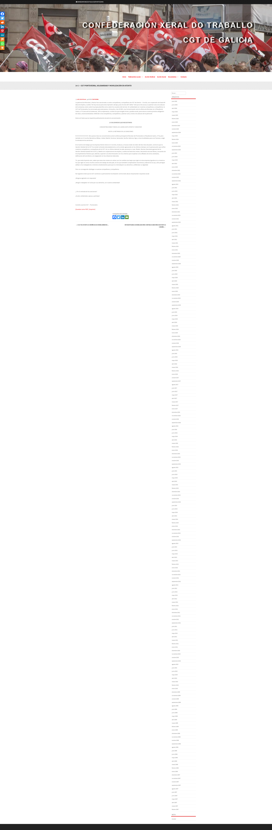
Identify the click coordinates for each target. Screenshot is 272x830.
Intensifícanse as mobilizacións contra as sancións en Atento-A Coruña (145, 226)
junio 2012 (174, 592)
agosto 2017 (175, 384)
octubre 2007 (175, 782)
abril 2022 (174, 198)
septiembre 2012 (176, 581)
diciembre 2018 (176, 336)
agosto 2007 (175, 789)
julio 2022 (174, 188)
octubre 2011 (175, 619)
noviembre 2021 (176, 215)
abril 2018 (174, 364)
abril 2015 (174, 481)
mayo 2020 (175, 277)
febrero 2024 (175, 139)
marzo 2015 (175, 485)
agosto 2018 (175, 350)
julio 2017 (174, 388)
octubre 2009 (175, 699)
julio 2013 (174, 547)
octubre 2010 (175, 657)
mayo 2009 (175, 716)
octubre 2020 (175, 260)
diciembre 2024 (176, 125)
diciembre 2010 (176, 650)
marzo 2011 (175, 640)
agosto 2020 (175, 267)
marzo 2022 (175, 201)
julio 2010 (174, 668)
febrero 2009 (175, 726)
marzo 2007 (175, 806)
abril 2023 (174, 163)
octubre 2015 (175, 460)
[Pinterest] (2, 31)
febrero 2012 (175, 605)
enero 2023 (175, 167)
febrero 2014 (175, 523)
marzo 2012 (175, 602)
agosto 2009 (175, 706)
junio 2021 (174, 232)
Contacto (184, 77)
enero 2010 (175, 688)
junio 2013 (174, 550)
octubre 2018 (175, 343)
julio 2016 (174, 429)
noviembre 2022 (176, 174)
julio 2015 (174, 471)
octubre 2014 (175, 498)
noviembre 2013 (176, 533)
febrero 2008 (175, 768)
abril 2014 (174, 516)
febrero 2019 (175, 329)
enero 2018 (175, 374)
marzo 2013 (175, 561)
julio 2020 (174, 270)
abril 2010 (174, 678)
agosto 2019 (175, 308)
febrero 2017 (175, 405)
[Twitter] (118, 217)
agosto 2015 (175, 467)
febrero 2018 (175, 371)
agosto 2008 (175, 747)
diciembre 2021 (176, 212)
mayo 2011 (175, 633)
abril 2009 (174, 720)
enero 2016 (175, 450)
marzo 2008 (175, 764)
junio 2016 (174, 433)
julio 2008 (174, 751)
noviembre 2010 (176, 654)
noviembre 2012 (176, 574)
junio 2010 (174, 671)
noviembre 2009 (176, 695)
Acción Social (161, 77)
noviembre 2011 (176, 616)
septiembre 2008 (176, 744)
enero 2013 (175, 568)
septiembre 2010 (176, 661)
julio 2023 (174, 153)
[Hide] (1, 52)
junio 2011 (174, 630)
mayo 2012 (175, 595)
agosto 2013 (175, 543)
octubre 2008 (175, 740)
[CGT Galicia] (136, 70)
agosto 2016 (175, 426)
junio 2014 (174, 509)
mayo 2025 (175, 112)
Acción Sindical (150, 77)
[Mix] (2, 39)
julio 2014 (174, 505)
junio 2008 (174, 754)
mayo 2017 (175, 395)
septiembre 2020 (176, 264)
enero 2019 (175, 333)
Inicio (124, 77)
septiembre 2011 (176, 623)
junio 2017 (174, 391)
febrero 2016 (175, 447)
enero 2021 (175, 250)
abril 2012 (174, 599)
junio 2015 (174, 474)
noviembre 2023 (176, 146)
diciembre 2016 (176, 412)
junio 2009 (174, 713)
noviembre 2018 (176, 339)
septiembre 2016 (176, 422)
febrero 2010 (175, 685)
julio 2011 (174, 626)
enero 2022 (175, 208)
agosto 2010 (175, 664)
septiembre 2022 (176, 181)
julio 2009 (174, 709)
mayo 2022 (175, 194)
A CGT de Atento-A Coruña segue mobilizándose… (92, 225)
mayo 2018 (175, 360)
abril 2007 (174, 802)
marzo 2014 (175, 519)
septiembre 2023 (176, 150)
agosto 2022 (175, 184)
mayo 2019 (175, 319)
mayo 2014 (175, 512)
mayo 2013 (175, 554)
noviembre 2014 (176, 495)
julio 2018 (174, 353)
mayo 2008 (175, 757)
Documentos (172, 77)
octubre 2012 (175, 578)
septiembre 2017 (176, 381)
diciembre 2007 (176, 775)
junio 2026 (174, 105)
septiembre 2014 (176, 502)
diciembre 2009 (176, 692)
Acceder (174, 819)
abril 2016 (174, 440)
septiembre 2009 (176, 702)
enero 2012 (175, 609)
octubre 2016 (175, 419)
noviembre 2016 (176, 415)
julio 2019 (174, 312)
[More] (2, 48)
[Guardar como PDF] (81, 209)
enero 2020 (175, 291)
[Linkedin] (123, 217)
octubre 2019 (175, 302)
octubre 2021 (175, 219)
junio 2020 (174, 274)
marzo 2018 (175, 367)
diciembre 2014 (176, 491)
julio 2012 (174, 588)
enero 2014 (175, 526)
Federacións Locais (134, 77)
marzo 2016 (175, 443)
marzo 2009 (175, 723)
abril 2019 (174, 322)
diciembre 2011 (176, 612)
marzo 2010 (175, 681)
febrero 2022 (175, 205)
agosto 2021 (175, 226)
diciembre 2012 (176, 571)
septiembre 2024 (176, 132)
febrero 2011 (175, 644)
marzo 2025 (175, 115)
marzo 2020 (175, 284)
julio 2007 (174, 792)
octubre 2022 (175, 177)
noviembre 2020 (176, 257)
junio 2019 (174, 315)
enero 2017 (175, 409)
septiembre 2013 (176, 540)
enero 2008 (175, 771)
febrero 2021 (175, 246)
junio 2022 (174, 191)
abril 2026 (174, 108)
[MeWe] (2, 35)
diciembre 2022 (176, 170)
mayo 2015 (175, 478)
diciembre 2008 (176, 733)
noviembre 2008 (176, 737)
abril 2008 (174, 761)
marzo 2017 (175, 402)
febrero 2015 (175, 488)
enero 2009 (175, 730)
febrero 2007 (175, 809)
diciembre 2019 (176, 295)
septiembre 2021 (176, 222)
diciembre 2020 (176, 253)
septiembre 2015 (176, 464)
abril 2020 (174, 281)
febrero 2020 (175, 288)
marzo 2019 (175, 326)
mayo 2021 (175, 236)
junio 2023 (174, 156)
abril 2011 (174, 637)
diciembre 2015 (176, 454)
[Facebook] (114, 217)
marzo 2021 (175, 243)
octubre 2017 (175, 378)
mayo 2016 (175, 436)
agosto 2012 (175, 585)
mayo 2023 (175, 160)
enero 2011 (175, 647)
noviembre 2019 (176, 298)
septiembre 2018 (176, 346)
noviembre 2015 (176, 457)
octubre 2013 (175, 536)
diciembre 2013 (176, 530)
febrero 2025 (175, 118)
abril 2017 (174, 398)
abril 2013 (174, 557)
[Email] (127, 217)
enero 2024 (175, 143)
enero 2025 (175, 122)
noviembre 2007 (176, 778)
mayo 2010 (175, 675)
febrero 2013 (175, 564)
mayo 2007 (175, 799)
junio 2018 (174, 357)
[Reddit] (2, 22)
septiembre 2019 (176, 305)
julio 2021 (174, 229)
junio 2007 (174, 796)
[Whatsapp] (2, 43)
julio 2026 (174, 101)
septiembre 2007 (176, 785)
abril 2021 (174, 239)
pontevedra (95, 99)
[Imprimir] (92, 209)
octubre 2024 (175, 129)
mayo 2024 (175, 136)
